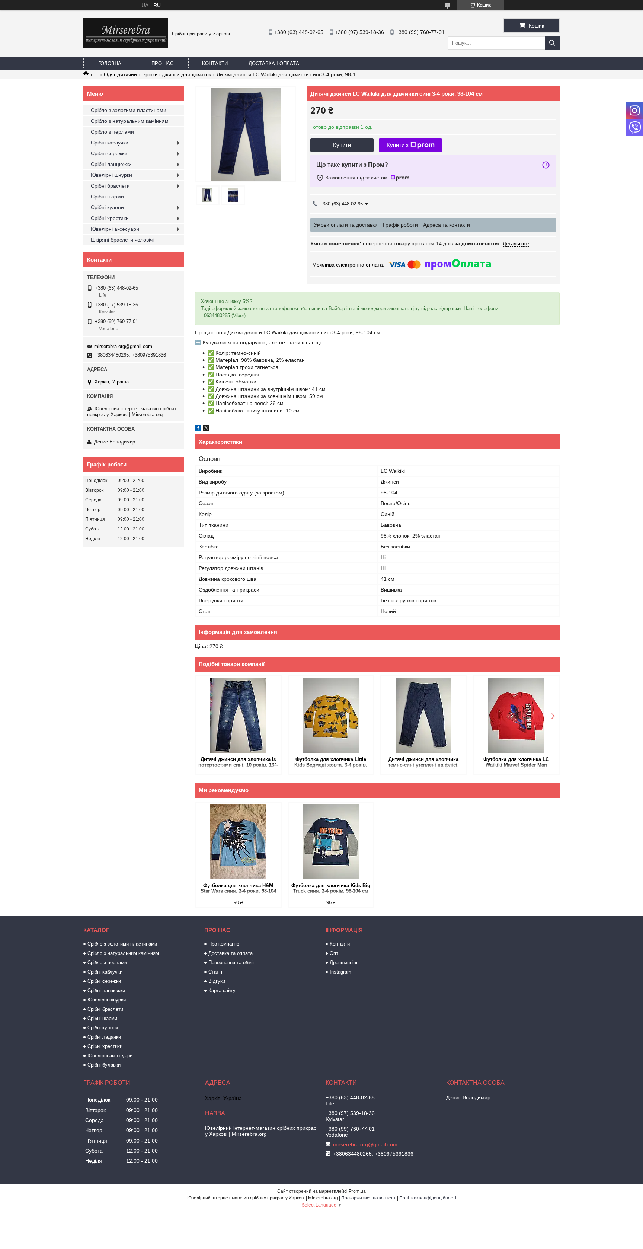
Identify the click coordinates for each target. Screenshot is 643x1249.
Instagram (340, 972)
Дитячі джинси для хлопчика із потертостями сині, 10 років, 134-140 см (238, 762)
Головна (109, 63)
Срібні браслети (110, 186)
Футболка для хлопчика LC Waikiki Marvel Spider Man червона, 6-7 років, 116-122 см (516, 762)
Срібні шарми (107, 197)
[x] (206, 429)
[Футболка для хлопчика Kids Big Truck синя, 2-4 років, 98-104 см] (331, 841)
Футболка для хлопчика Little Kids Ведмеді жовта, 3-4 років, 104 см (330, 762)
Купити (342, 145)
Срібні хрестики (110, 218)
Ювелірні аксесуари (115, 229)
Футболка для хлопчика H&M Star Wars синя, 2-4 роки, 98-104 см (238, 889)
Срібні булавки (104, 1065)
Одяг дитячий (120, 74)
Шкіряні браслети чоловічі (122, 240)
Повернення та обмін (231, 962)
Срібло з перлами (112, 132)
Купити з (398, 145)
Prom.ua (357, 1191)
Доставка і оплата (274, 63)
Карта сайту (222, 990)
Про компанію (223, 944)
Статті (215, 972)
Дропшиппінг (344, 962)
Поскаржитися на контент (368, 1198)
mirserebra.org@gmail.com (123, 346)
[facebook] (198, 429)
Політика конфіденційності (427, 1198)
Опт (334, 953)
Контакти (215, 63)
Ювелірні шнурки (111, 175)
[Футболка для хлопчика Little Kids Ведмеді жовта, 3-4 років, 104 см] (331, 715)
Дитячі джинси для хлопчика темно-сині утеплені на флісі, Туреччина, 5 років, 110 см (423, 762)
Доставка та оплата (230, 953)
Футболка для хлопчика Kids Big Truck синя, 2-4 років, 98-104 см (330, 888)
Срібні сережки (109, 153)
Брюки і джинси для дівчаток (176, 74)
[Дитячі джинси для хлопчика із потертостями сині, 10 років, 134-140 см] (238, 715)
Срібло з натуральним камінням (130, 121)
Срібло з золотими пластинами (128, 110)
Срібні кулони (107, 207)
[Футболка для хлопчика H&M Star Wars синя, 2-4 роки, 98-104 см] (238, 841)
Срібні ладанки (104, 1037)
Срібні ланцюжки (111, 164)
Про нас (162, 63)
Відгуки (216, 981)
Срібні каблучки (109, 143)
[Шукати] (552, 43)
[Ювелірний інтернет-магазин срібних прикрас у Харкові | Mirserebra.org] (125, 47)
